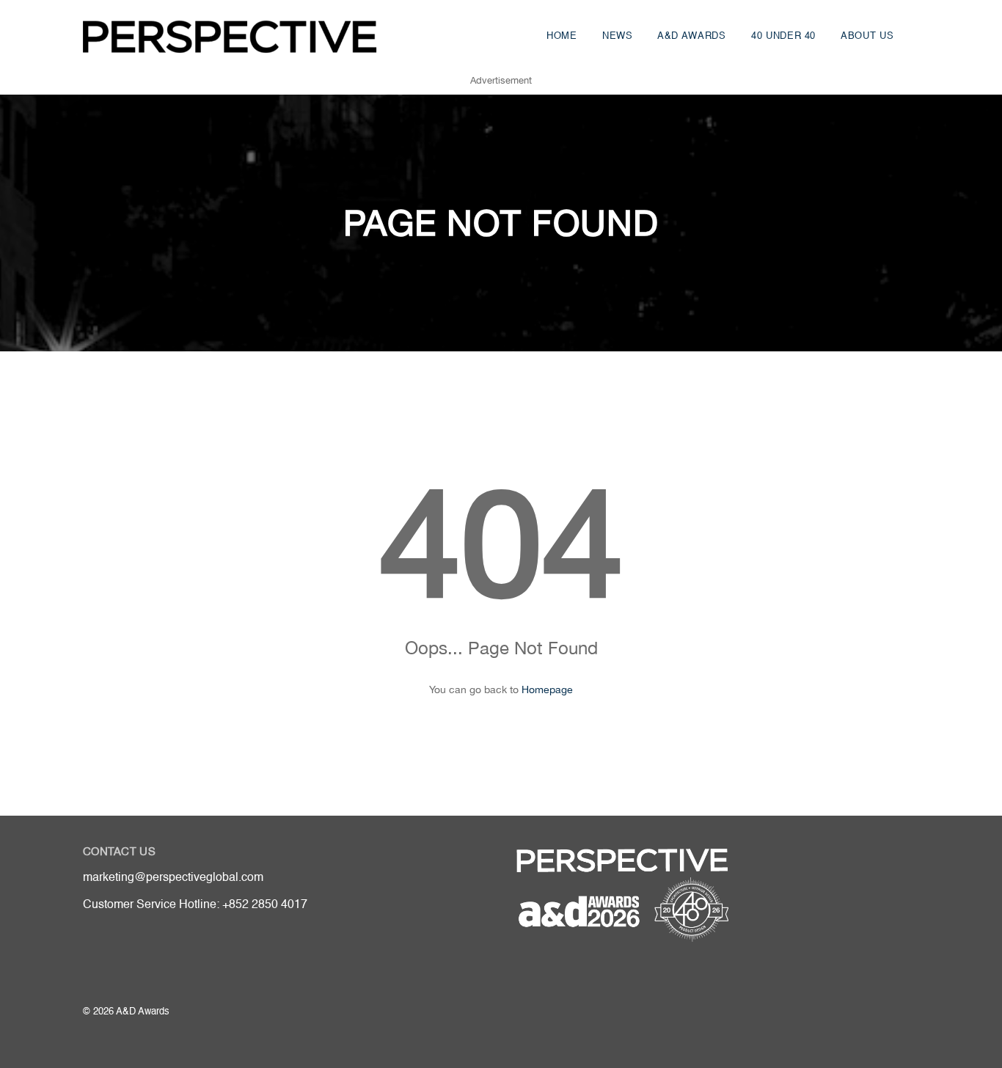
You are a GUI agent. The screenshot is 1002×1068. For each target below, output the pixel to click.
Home (561, 36)
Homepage (547, 689)
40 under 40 (783, 36)
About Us (867, 36)
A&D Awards (691, 36)
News (617, 36)
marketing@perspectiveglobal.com (173, 878)
